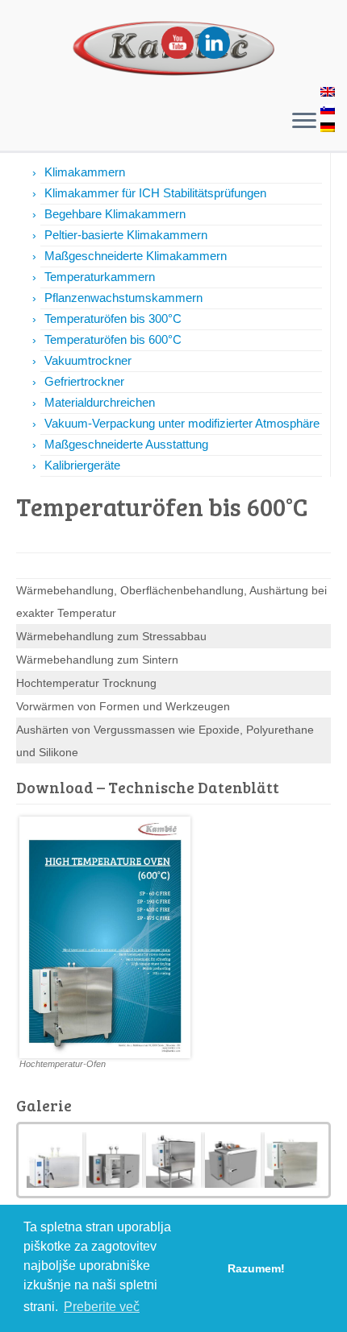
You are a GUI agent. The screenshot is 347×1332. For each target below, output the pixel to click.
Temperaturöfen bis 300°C (113, 318)
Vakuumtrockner (88, 360)
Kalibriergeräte (82, 465)
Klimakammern (84, 172)
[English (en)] (328, 93)
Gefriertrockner (84, 381)
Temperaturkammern (99, 276)
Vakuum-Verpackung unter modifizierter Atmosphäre (182, 423)
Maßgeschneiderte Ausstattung (126, 444)
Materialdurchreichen (99, 402)
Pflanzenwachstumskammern (123, 297)
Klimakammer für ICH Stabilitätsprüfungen (155, 193)
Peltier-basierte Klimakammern (125, 235)
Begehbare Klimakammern (115, 214)
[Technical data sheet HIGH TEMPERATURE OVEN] (104, 935)
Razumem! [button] (256, 1268)
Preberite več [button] (102, 1306)
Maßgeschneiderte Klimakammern (135, 256)
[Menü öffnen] (304, 122)
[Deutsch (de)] (328, 128)
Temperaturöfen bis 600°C (113, 339)
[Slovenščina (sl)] (328, 111)
